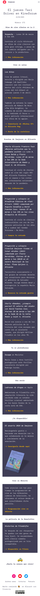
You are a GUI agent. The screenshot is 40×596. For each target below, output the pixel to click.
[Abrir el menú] (39, 2)
